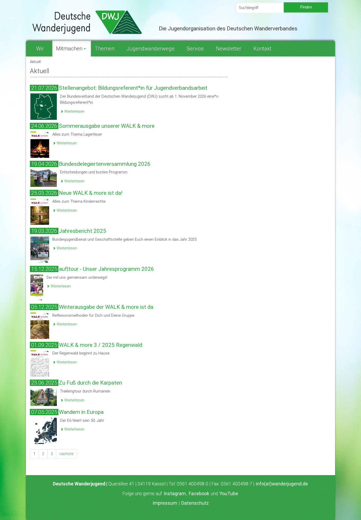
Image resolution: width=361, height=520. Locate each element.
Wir (40, 48)
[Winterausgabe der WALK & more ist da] (40, 325)
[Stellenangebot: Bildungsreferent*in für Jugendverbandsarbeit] (43, 106)
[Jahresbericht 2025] (40, 249)
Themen (104, 48)
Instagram (175, 493)
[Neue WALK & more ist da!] (40, 211)
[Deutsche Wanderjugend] (90, 22)
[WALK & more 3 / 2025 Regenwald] (40, 363)
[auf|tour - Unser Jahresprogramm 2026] (37, 287)
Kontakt (262, 48)
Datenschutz (195, 503)
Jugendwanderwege (150, 48)
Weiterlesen (74, 111)
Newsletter (228, 48)
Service (195, 48)
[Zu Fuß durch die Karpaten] (43, 396)
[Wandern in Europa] (43, 430)
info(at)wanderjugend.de (282, 483)
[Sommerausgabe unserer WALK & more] (40, 144)
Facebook (199, 493)
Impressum (164, 503)
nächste (66, 453)
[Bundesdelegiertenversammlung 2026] (43, 178)
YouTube (229, 493)
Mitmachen (69, 48)
